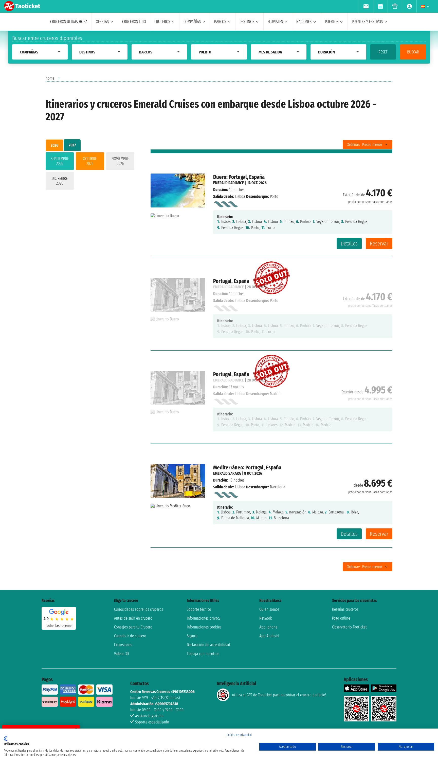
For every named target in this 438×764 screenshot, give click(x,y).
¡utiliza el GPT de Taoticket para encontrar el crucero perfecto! (278, 695)
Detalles (349, 243)
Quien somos (269, 609)
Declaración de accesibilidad (208, 644)
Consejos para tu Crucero (133, 627)
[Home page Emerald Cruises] (225, 203)
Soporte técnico (199, 609)
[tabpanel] (90, 172)
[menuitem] (366, 6)
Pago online (341, 618)
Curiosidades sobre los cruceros (138, 609)
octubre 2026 (90, 161)
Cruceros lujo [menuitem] (134, 21)
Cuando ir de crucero (130, 636)
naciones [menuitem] (304, 21)
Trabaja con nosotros (203, 653)
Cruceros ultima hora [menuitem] (68, 21)
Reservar (379, 243)
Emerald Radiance (228, 182)
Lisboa (240, 196)
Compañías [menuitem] (192, 21)
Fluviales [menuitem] (275, 21)
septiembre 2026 (60, 161)
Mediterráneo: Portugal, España (247, 467)
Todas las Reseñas (59, 625)
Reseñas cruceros (345, 609)
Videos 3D (121, 653)
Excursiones (123, 644)
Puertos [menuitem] (331, 21)
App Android (269, 636)
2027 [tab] (72, 145)
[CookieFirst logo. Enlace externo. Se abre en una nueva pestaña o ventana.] (6, 738)
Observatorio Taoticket (349, 627)
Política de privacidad (239, 735)
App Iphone (268, 627)
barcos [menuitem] (220, 21)
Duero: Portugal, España (239, 177)
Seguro (192, 636)
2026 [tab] (54, 145)
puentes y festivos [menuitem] (367, 21)
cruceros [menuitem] (162, 21)
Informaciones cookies (204, 627)
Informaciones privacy (203, 618)
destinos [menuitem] (247, 21)
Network (265, 618)
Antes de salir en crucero (133, 618)
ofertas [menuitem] (102, 21)
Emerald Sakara (227, 473)
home (50, 78)
